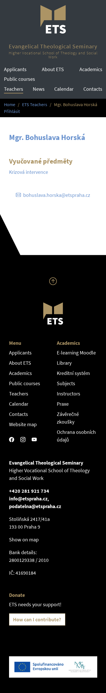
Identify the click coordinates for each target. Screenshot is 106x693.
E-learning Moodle (76, 352)
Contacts (92, 89)
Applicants (15, 69)
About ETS (53, 69)
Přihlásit (12, 111)
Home (9, 104)
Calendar (63, 89)
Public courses (19, 79)
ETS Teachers (34, 104)
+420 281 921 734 (29, 491)
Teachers (13, 89)
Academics (90, 69)
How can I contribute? (37, 619)
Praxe (63, 404)
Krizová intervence (28, 172)
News (39, 89)
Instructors (68, 393)
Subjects (66, 383)
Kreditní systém (73, 373)
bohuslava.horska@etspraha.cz (56, 195)
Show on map (24, 539)
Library (64, 363)
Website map (23, 424)
